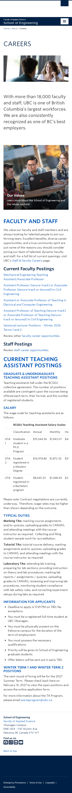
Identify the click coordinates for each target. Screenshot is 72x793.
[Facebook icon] (5, 743)
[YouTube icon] (21, 743)
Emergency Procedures (14, 783)
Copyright (50, 783)
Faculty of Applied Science (19, 721)
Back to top (10, 751)
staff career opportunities (31, 350)
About (14, 28)
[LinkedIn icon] (16, 743)
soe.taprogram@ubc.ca (36, 700)
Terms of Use (35, 783)
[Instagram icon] (11, 743)
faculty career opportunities (40, 336)
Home (6, 28)
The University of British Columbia (26, 7)
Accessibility (9, 787)
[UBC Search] (65, 4)
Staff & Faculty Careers (27, 260)
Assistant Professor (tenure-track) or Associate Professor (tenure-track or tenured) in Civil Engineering (35, 290)
